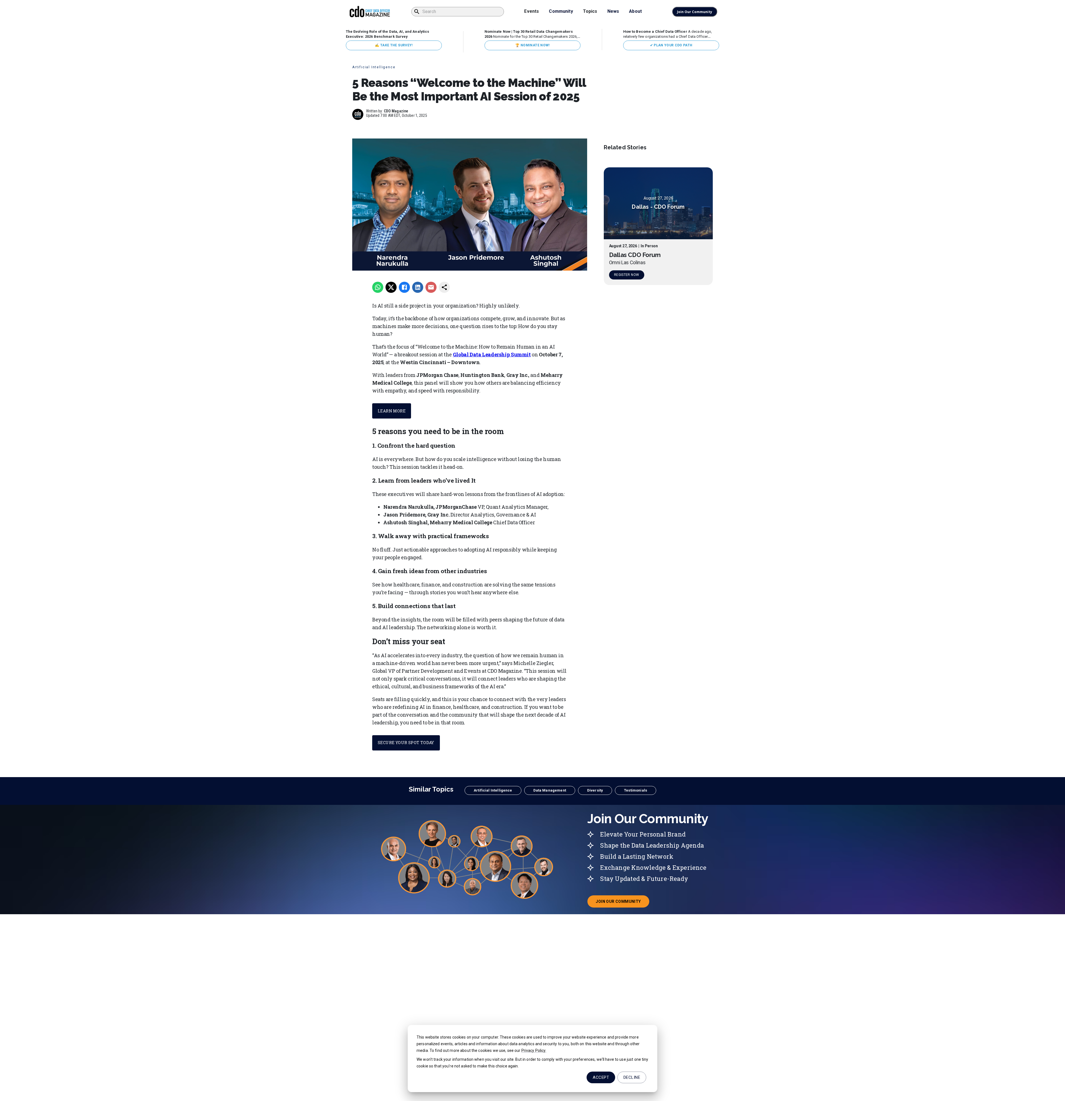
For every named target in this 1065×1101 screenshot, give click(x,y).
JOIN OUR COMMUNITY (622, 903)
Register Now (626, 275)
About (635, 11)
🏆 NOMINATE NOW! (532, 45)
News (613, 11)
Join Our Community (694, 11)
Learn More (391, 411)
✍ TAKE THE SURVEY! (393, 45)
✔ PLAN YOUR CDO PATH (671, 45)
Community (561, 11)
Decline (631, 1077)
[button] (493, 790)
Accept (601, 1077)
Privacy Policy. (533, 1050)
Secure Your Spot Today (406, 742)
